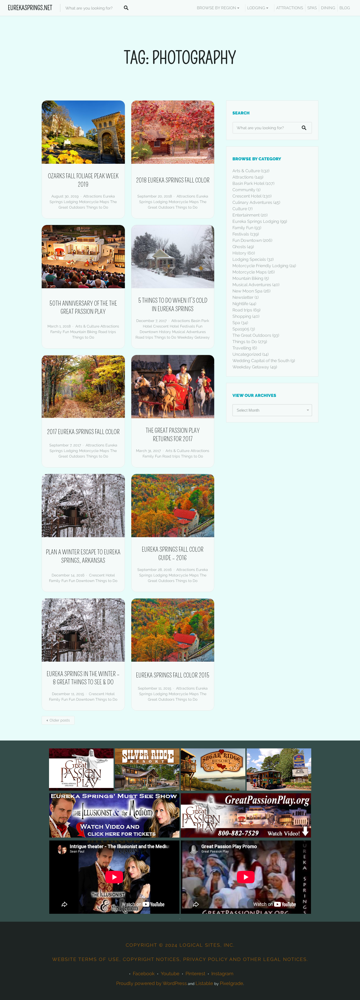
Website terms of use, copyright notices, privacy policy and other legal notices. (180, 959)
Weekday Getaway (193, 337)
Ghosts (239, 246)
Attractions (92, 196)
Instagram (222, 973)
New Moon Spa (247, 291)
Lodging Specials (249, 259)
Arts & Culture (87, 326)
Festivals (187, 326)
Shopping (241, 316)
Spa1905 (240, 328)
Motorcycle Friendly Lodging (260, 265)
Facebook (144, 973)
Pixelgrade (231, 983)
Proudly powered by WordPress (151, 983)
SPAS (312, 8)
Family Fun (59, 332)
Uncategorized (246, 354)
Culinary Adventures (252, 202)
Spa (236, 322)
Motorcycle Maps (94, 202)
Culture (239, 208)
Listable (204, 983)
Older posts (60, 720)
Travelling (241, 347)
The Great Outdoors (251, 335)
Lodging (256, 8)
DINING (328, 8)
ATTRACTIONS (289, 8)
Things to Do (97, 207)
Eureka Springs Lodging (255, 221)
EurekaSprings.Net (30, 8)
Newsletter (243, 297)
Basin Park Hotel (248, 183)
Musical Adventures (189, 332)
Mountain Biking (83, 332)
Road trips (107, 332)
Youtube (170, 973)
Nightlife (240, 303)
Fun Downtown (81, 581)
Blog (344, 8)
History (165, 332)
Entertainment (246, 215)
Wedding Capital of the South (260, 360)
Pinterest (195, 973)
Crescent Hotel (166, 326)
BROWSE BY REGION (216, 8)
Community (243, 189)
